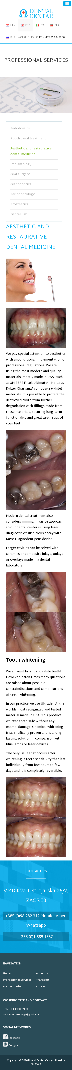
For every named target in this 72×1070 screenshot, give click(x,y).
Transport (42, 980)
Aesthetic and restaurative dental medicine (31, 151)
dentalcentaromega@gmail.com (21, 1015)
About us (42, 973)
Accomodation (12, 986)
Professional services (17, 980)
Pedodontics (20, 129)
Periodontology (22, 194)
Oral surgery (20, 174)
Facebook (14, 1038)
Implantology (20, 164)
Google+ (13, 1045)
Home (7, 973)
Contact (41, 986)
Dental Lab (18, 215)
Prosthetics (19, 205)
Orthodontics (20, 184)
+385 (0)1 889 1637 (36, 937)
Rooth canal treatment (28, 139)
